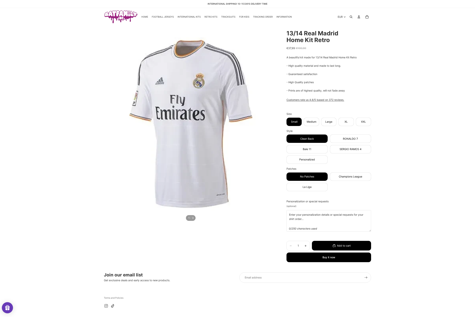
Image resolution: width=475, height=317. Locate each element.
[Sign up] (365, 277)
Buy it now (328, 257)
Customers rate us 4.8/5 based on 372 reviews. (315, 99)
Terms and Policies (113, 297)
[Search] (351, 17)
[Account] (359, 17)
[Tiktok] (112, 306)
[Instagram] (106, 306)
